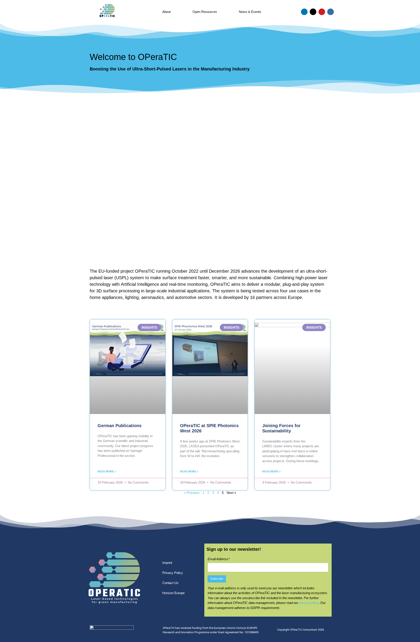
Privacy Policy (172, 573)
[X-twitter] (313, 12)
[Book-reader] (330, 12)
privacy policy (308, 603)
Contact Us (170, 583)
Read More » (107, 471)
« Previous (192, 493)
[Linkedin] (304, 12)
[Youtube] (321, 12)
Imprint (167, 563)
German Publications (120, 425)
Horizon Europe (173, 593)
